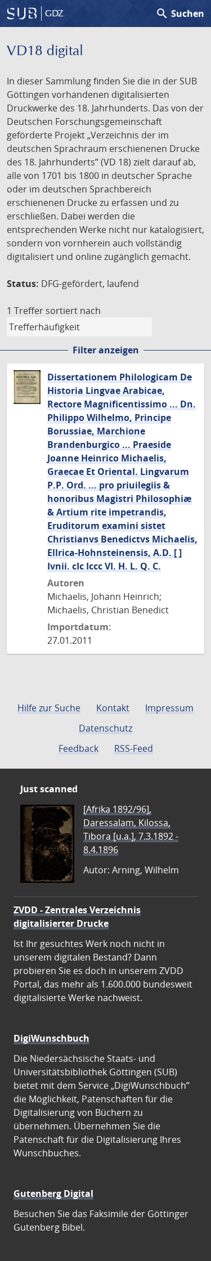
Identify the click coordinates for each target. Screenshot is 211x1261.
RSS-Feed (133, 748)
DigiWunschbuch (51, 1038)
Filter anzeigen (106, 350)
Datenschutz (105, 728)
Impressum (169, 708)
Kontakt (112, 708)
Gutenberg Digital (53, 1193)
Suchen (179, 13)
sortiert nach (73, 310)
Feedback (78, 748)
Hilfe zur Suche (48, 708)
